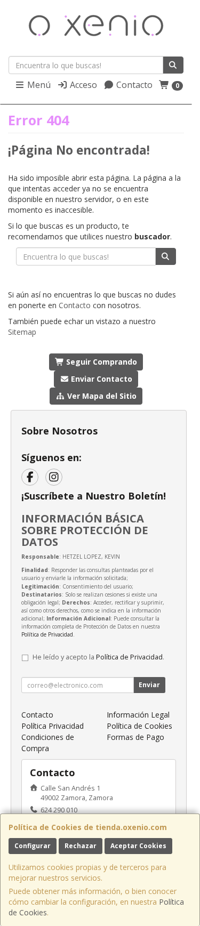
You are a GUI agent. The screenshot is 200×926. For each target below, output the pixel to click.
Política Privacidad (52, 726)
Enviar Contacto (100, 379)
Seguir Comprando (100, 362)
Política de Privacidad (47, 634)
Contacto (133, 85)
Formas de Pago (135, 737)
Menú (38, 85)
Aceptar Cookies (138, 845)
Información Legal (138, 715)
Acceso (82, 85)
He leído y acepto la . (98, 657)
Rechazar (81, 845)
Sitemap (22, 332)
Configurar (32, 845)
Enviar (149, 684)
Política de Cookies (139, 726)
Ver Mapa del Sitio (101, 396)
